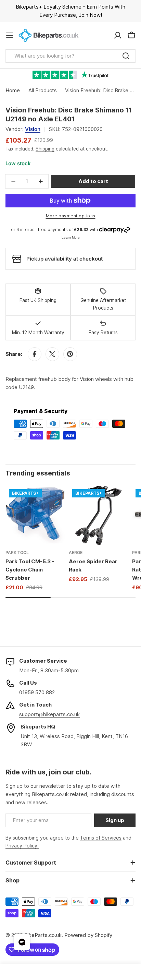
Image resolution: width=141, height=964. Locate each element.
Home (12, 90)
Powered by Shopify (88, 935)
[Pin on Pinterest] (70, 354)
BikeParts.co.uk (43, 935)
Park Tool (17, 552)
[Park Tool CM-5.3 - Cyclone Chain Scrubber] (35, 515)
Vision (32, 129)
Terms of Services (100, 838)
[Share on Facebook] (34, 354)
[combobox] (70, 56)
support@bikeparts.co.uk (49, 714)
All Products (42, 90)
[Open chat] (22, 942)
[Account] (118, 35)
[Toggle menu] (9, 35)
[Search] (126, 56)
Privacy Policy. (22, 845)
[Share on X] (52, 354)
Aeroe (75, 552)
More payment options (70, 215)
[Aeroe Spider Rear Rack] (98, 515)
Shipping (45, 149)
